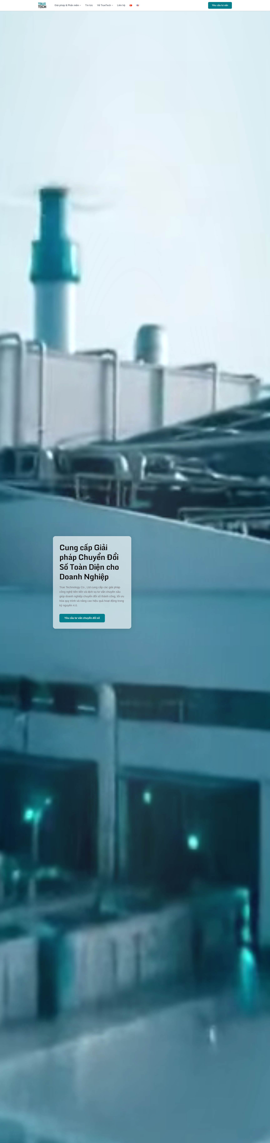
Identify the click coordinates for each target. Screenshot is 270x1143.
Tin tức (89, 5)
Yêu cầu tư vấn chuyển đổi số (82, 618)
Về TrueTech (104, 5)
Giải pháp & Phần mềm (67, 5)
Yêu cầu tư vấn (220, 5)
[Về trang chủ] (42, 5)
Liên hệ (121, 5)
